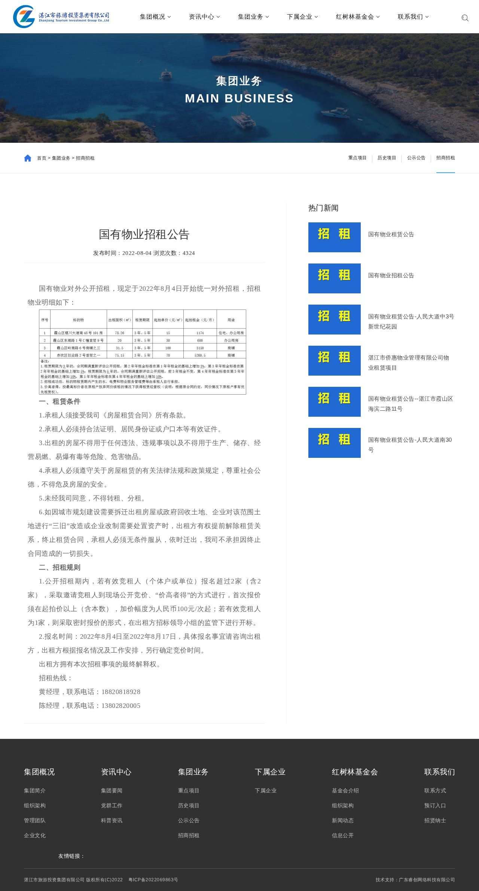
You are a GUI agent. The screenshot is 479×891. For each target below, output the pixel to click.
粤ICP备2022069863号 (153, 879)
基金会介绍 (345, 790)
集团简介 (35, 790)
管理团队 (35, 820)
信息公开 (343, 835)
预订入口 (435, 805)
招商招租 (445, 157)
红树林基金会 (355, 16)
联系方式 (435, 790)
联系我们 (410, 16)
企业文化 (35, 835)
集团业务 (250, 16)
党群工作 (112, 805)
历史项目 (387, 157)
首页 (41, 158)
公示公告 (416, 157)
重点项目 (357, 157)
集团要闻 (112, 790)
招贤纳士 (435, 820)
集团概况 (152, 16)
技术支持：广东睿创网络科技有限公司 (415, 879)
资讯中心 (201, 16)
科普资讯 (112, 820)
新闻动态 (343, 820)
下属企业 (299, 16)
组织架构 (35, 805)
